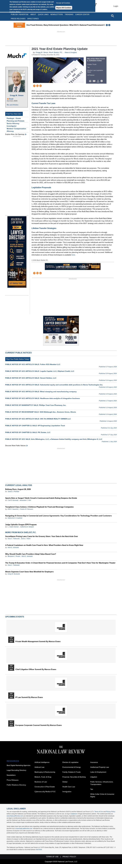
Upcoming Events (14, 617)
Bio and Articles (12, 105)
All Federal (90, 75)
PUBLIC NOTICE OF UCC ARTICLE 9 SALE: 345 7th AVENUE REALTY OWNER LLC (38, 419)
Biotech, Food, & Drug (43, 777)
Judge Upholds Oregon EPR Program (21, 525)
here (73, 255)
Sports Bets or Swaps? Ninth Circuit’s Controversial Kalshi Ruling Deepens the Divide (41, 498)
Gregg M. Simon (16, 95)
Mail (95, 81)
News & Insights (71, 52)
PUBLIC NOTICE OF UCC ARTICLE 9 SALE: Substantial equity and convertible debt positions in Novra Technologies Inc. (54, 385)
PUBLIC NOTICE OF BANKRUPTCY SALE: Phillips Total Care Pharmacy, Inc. (35, 405)
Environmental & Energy (71, 767)
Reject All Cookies (63, 8)
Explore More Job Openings (14, 134)
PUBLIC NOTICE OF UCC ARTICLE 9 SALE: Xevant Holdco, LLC (30, 378)
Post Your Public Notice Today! (17, 359)
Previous (106, 25)
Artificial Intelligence (42, 762)
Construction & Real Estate (45, 787)
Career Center (82, 14)
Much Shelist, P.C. (56, 52)
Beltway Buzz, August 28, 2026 (18, 489)
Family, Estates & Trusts (71, 772)
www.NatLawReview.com (15, 816)
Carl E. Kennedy (13, 500)
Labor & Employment (98, 772)
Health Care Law (68, 787)
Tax (88, 67)
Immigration (66, 792)
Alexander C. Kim (25, 500)
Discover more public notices (15, 445)
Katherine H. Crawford (15, 518)
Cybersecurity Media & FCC (45, 792)
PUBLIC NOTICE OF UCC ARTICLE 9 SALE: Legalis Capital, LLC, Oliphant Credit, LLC (39, 371)
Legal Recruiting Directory (16, 770)
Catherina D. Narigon (27, 527)
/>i (102, 81)
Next (109, 25)
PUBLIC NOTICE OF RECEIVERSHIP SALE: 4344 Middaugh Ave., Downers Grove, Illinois (40, 412)
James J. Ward (25, 538)
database (74, 814)
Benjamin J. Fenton (14, 556)
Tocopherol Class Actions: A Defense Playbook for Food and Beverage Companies (39, 507)
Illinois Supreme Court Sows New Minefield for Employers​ (29, 572)
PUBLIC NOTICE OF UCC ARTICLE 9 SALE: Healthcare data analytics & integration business (42, 398)
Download (98, 81)
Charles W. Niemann (26, 509)
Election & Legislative (70, 762)
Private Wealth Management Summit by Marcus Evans (38, 641)
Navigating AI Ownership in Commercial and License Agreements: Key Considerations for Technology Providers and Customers (58, 516)
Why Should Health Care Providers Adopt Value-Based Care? (30, 554)
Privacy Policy (110, 811)
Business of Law (41, 782)
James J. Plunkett (13, 491)
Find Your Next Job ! (14, 114)
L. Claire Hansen (13, 527)
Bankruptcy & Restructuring (45, 772)
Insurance (94, 762)
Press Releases (12, 780)
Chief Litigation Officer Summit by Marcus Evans (35, 669)
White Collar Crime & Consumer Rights (102, 795)
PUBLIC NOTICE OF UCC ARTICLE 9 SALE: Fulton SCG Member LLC (32, 364)
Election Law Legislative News (95, 71)
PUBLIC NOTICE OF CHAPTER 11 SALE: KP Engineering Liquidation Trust (35, 426)
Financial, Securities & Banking (74, 777)
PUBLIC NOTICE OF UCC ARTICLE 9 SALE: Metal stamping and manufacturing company (41, 392)
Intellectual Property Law (99, 767)
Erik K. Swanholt (13, 509)
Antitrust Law (39, 767)
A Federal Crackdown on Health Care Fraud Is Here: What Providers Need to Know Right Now (44, 545)
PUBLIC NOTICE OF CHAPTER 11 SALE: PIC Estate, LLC (27, 432)
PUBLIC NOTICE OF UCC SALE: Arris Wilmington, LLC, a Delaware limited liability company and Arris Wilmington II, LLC (53, 439)
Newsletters (56, 14)
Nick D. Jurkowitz (13, 547)
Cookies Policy (15, 12)
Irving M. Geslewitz (14, 574)
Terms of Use (98, 811)
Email (11, 99)
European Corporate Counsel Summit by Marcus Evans (38, 725)
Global (64, 782)
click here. (39, 849)
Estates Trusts (91, 64)
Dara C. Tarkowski (14, 538)
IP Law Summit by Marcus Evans (29, 697)
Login (115, 6)
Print (91, 81)
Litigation (93, 777)
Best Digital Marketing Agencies (18, 765)
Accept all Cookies (63, 3)
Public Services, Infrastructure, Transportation (101, 783)
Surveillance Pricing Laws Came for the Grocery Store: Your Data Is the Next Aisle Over (41, 536)
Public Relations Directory (16, 785)
